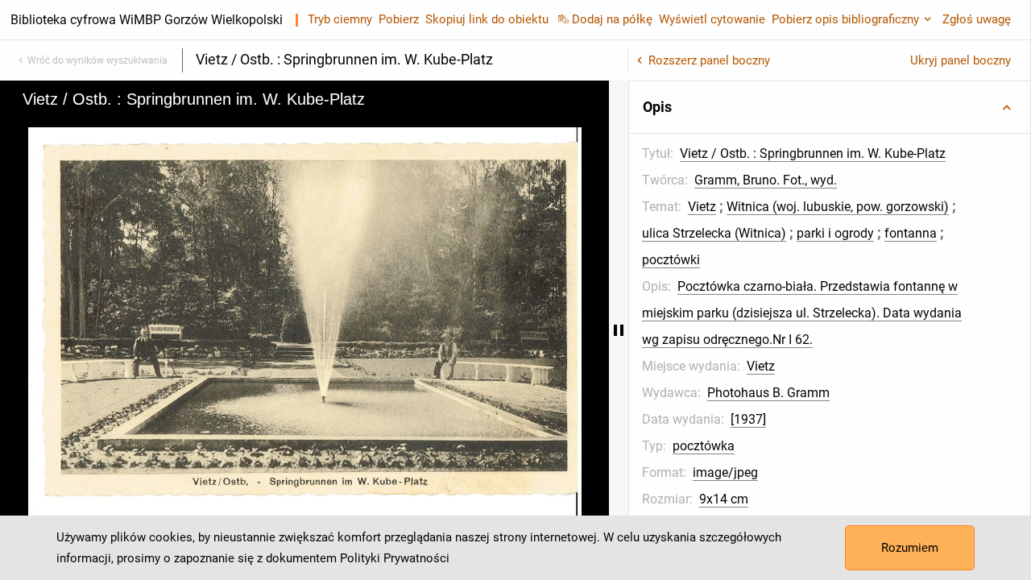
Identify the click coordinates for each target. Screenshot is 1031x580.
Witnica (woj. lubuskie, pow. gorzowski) (838, 206)
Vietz (702, 206)
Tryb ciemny (340, 19)
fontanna (910, 233)
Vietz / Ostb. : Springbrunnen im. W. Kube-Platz (813, 153)
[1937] (748, 419)
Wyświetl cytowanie (712, 19)
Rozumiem (909, 548)
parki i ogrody (835, 233)
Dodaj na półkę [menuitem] (612, 19)
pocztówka (704, 446)
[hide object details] (618, 330)
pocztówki (671, 259)
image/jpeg (725, 472)
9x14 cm (723, 499)
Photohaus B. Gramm (768, 392)
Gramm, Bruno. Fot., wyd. (765, 180)
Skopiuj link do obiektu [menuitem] (487, 19)
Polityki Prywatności (394, 558)
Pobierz (399, 19)
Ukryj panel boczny (960, 60)
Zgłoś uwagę (976, 19)
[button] (829, 107)
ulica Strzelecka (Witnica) (714, 233)
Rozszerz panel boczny (709, 60)
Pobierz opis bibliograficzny (845, 19)
